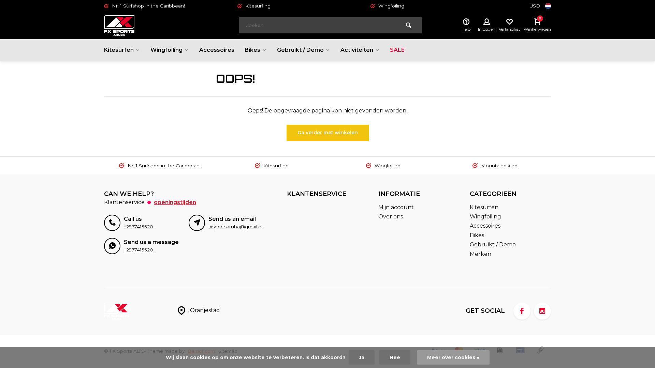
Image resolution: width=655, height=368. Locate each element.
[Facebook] (521, 311)
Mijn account (396, 207)
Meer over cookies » (453, 357)
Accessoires (216, 50)
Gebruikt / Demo (300, 50)
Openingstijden (175, 202)
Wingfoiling (166, 50)
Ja (361, 357)
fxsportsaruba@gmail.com (238, 226)
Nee (395, 357)
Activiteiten (356, 50)
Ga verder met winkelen (327, 132)
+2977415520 (138, 226)
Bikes (252, 50)
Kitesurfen (119, 50)
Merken (480, 254)
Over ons (390, 216)
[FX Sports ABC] (145, 25)
